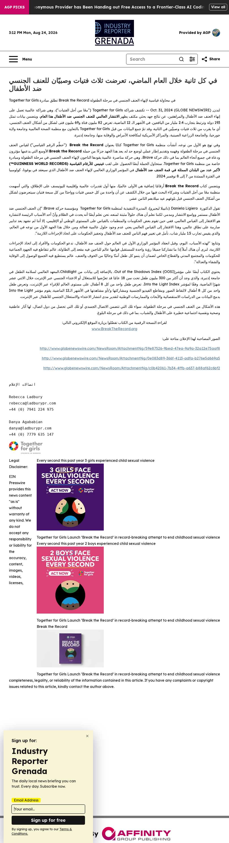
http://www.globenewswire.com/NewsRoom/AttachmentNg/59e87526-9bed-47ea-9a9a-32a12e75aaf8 (130, 348)
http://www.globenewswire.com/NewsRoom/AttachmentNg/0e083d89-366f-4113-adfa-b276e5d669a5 (131, 358)
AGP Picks (14, 7)
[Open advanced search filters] (192, 59)
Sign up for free (48, 820)
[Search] (181, 59)
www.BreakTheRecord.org (114, 329)
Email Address (26, 800)
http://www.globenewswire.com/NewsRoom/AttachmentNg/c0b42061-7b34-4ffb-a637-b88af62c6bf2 (131, 368)
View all (218, 7)
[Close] (87, 736)
